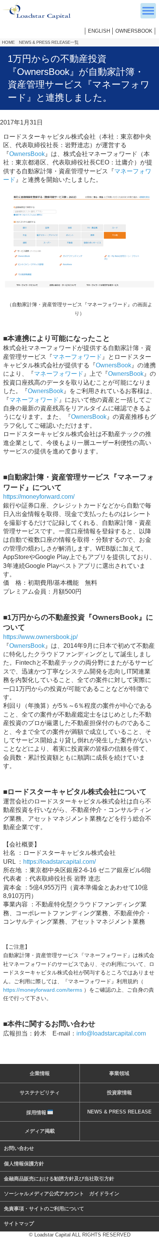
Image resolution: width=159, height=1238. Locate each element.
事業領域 (119, 1073)
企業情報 (40, 1073)
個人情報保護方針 (24, 1164)
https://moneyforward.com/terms (42, 990)
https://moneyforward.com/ (38, 496)
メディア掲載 (40, 1131)
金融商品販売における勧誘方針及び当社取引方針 (59, 1179)
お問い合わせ (19, 1148)
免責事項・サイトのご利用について (44, 1208)
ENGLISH (99, 31)
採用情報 (36, 1112)
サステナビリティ (40, 1092)
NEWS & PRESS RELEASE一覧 (49, 42)
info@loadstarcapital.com (111, 1033)
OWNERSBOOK (133, 31)
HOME (8, 42)
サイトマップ (19, 1223)
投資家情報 (119, 1092)
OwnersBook (27, 154)
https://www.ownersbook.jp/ (40, 637)
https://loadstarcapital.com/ (59, 861)
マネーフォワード (77, 356)
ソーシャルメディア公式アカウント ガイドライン (61, 1194)
